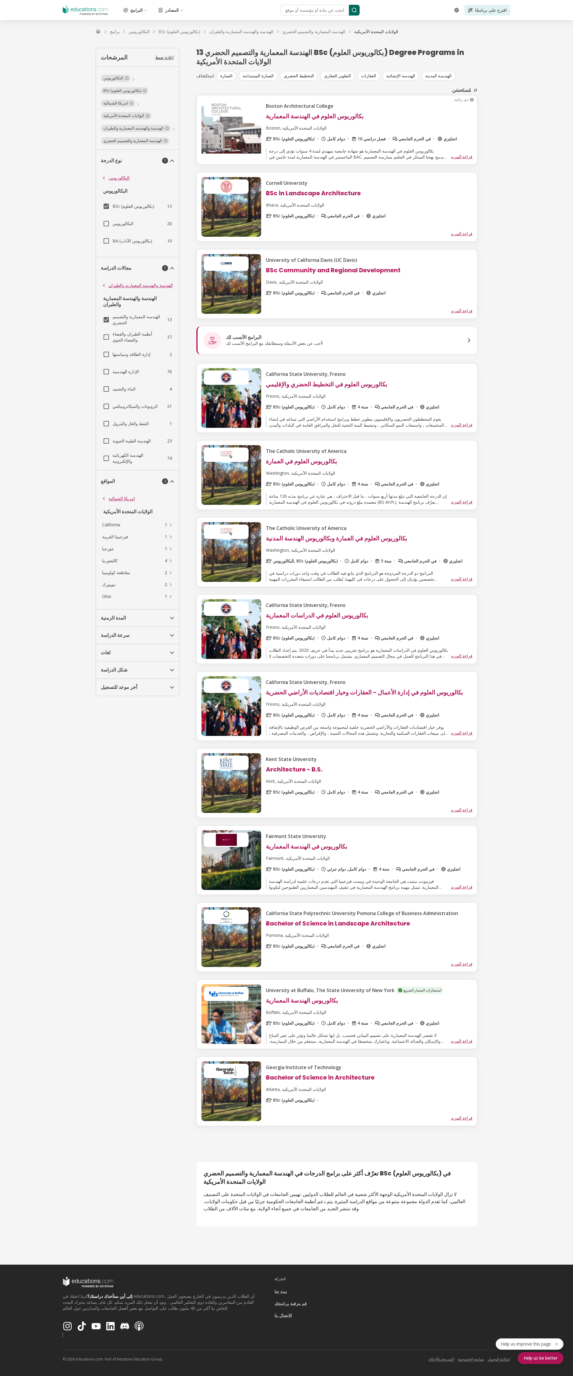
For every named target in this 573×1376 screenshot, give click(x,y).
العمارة (226, 76)
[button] (115, 78)
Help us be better (540, 1358)
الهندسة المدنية (438, 76)
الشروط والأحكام (441, 1359)
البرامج (136, 10)
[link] (376, 32)
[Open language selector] (456, 10)
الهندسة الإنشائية (400, 76)
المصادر (172, 10)
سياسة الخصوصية (471, 1359)
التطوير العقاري (337, 76)
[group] (347, 76)
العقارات (368, 76)
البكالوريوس (119, 178)
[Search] (354, 10)
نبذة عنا (281, 1291)
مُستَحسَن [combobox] (461, 90)
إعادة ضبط (164, 57)
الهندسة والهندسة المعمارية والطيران (141, 285)
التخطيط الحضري (299, 76)
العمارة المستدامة (258, 76)
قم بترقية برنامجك (291, 1303)
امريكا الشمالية (122, 498)
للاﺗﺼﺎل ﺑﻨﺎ (283, 1315)
